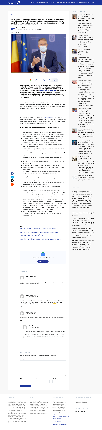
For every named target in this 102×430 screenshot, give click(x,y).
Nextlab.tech (74, 2)
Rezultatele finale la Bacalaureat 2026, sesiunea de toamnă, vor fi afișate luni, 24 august (83, 213)
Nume (21, 378)
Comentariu (23, 359)
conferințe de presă (47, 117)
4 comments (39, 29)
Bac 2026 (53, 2)
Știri (32, 2)
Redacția (18, 27)
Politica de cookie (56, 421)
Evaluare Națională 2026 (43, 2)
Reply (21, 289)
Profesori (59, 2)
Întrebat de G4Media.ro (47, 90)
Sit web (54, 378)
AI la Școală (66, 2)
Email (37, 378)
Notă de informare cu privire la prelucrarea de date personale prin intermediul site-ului (60, 416)
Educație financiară (84, 2)
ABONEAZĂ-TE (43, 261)
